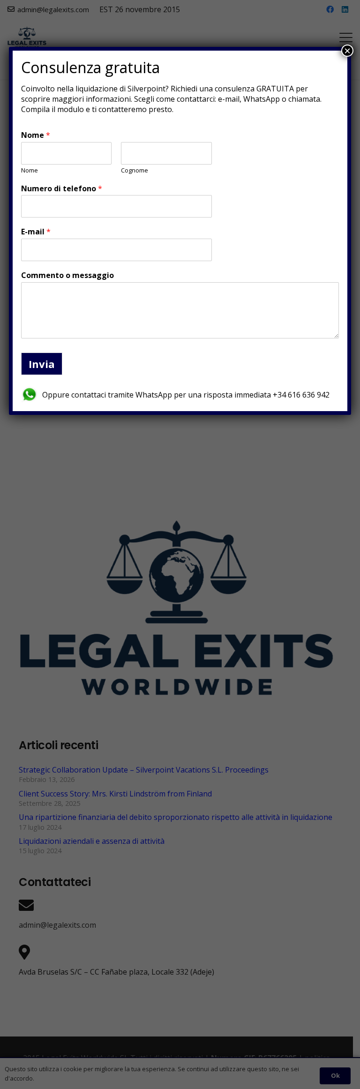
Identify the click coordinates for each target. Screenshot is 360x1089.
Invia (42, 364)
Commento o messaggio (67, 275)
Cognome (134, 170)
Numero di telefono (61, 189)
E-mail (36, 232)
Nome (35, 135)
